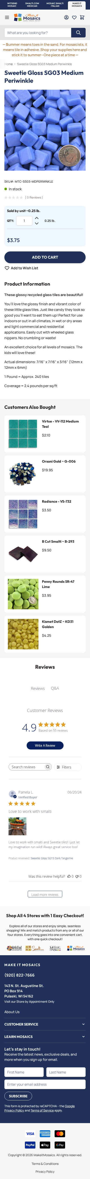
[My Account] (66, 17)
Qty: (10, 221)
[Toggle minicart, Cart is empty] (82, 17)
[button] (12, 5)
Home (8, 64)
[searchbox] (26, 767)
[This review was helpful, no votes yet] (69, 876)
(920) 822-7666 (19, 975)
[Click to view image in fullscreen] (45, 130)
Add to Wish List (24, 268)
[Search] (78, 32)
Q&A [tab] (55, 688)
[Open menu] (7, 17)
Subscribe (18, 1096)
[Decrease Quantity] (36, 223)
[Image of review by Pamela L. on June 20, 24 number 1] (17, 826)
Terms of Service (42, 1110)
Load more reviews (44, 895)
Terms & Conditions (45, 1164)
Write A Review (45, 745)
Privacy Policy (45, 1171)
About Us (11, 1011)
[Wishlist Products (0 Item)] (74, 17)
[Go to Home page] (27, 17)
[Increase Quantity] (36, 218)
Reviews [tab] (38, 688)
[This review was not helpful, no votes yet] (76, 876)
